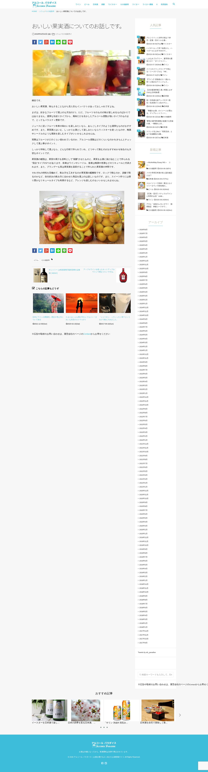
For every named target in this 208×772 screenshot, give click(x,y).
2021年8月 (143, 459)
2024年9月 (143, 319)
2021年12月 (143, 444)
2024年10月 (143, 315)
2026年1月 (143, 257)
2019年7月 (143, 557)
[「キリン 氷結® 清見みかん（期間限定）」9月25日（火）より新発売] (121, 700)
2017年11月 (143, 635)
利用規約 (164, 4)
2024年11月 (143, 311)
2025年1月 (143, 304)
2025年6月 (143, 284)
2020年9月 (143, 502)
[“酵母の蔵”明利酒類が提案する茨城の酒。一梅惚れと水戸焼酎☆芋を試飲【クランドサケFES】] (141, 123)
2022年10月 (143, 405)
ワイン (78, 4)
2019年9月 (143, 549)
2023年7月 (143, 370)
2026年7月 (143, 233)
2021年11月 (143, 448)
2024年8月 (143, 323)
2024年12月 (143, 308)
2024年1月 (143, 350)
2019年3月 (143, 573)
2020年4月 (143, 522)
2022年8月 (143, 413)
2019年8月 (143, 553)
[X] (105, 763)
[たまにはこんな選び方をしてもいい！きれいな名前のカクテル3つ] (81, 303)
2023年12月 (143, 354)
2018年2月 (143, 623)
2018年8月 (143, 600)
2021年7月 (143, 463)
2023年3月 (143, 385)
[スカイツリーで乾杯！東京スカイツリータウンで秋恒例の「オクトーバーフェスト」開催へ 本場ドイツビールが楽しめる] (141, 185)
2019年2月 (143, 576)
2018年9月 (143, 596)
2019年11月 (143, 541)
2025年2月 (143, 300)
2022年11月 (143, 401)
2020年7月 (143, 510)
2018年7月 (143, 604)
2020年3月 (143, 526)
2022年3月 (143, 432)
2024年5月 (143, 335)
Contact (87, 334)
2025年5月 (143, 288)
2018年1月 (143, 627)
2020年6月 (143, 514)
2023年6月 (143, 374)
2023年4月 (143, 382)
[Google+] (46, 42)
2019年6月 (143, 561)
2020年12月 (143, 491)
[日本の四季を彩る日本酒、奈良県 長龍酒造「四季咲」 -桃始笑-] (85, 700)
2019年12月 (143, 537)
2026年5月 (143, 241)
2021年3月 (143, 479)
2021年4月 (143, 475)
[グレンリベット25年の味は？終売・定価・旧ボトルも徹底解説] (141, 40)
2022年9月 (143, 409)
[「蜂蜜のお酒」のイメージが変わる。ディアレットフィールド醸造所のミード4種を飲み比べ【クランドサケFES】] (141, 113)
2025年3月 (143, 296)
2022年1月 (143, 440)
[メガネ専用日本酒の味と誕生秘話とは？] (141, 175)
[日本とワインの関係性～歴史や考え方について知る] (48, 303)
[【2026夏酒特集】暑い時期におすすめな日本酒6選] (141, 92)
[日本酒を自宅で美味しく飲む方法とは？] (157, 700)
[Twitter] (40, 42)
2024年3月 (143, 343)
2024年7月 (143, 327)
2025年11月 (143, 265)
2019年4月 (143, 569)
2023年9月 (143, 362)
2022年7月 (143, 417)
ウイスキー (112, 4)
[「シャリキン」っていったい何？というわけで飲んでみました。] (115, 303)
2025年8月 (143, 276)
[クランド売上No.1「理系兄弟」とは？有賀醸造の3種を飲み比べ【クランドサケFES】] (141, 133)
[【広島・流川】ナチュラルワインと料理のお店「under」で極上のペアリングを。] (141, 195)
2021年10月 (143, 452)
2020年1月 (143, 534)
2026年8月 (143, 230)
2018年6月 (143, 608)
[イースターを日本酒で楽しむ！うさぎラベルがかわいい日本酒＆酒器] (49, 700)
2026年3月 (143, 249)
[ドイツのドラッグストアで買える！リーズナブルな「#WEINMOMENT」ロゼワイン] (141, 71)
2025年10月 (143, 269)
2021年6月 (143, 467)
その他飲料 (124, 4)
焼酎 (103, 4)
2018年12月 (143, 584)
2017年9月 (143, 643)
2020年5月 (143, 518)
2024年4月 (143, 339)
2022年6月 (143, 421)
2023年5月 (143, 378)
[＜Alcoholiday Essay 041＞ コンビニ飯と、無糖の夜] (141, 164)
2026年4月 (143, 245)
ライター (135, 4)
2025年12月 (143, 261)
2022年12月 (143, 397)
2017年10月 (143, 639)
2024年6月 (143, 331)
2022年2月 (143, 436)
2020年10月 (143, 498)
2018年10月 (143, 592)
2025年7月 (143, 280)
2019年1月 (143, 580)
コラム (57, 34)
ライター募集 (148, 4)
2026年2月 (143, 253)
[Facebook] (34, 42)
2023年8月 (143, 366)
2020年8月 (143, 506)
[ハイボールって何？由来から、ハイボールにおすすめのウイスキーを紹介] (141, 50)
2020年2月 (143, 530)
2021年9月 (143, 456)
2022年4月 (143, 428)
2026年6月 (143, 237)
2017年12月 (143, 631)
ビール (87, 4)
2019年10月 (143, 545)
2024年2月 (143, 347)
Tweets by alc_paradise (147, 652)
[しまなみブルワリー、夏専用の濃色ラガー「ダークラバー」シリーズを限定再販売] (141, 60)
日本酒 (95, 4)
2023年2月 (143, 389)
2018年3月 (143, 619)
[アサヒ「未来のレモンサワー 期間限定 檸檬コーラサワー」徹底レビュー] (141, 206)
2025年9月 (143, 272)
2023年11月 (143, 358)
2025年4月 (143, 292)
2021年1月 (143, 487)
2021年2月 (143, 483)
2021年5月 (143, 471)
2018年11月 (143, 588)
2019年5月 (143, 565)
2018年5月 (143, 612)
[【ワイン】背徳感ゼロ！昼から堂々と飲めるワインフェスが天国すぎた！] (141, 81)
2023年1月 (143, 393)
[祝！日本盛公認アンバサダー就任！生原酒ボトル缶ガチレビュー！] (141, 102)
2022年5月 (143, 424)
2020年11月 (143, 495)
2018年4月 (143, 615)
